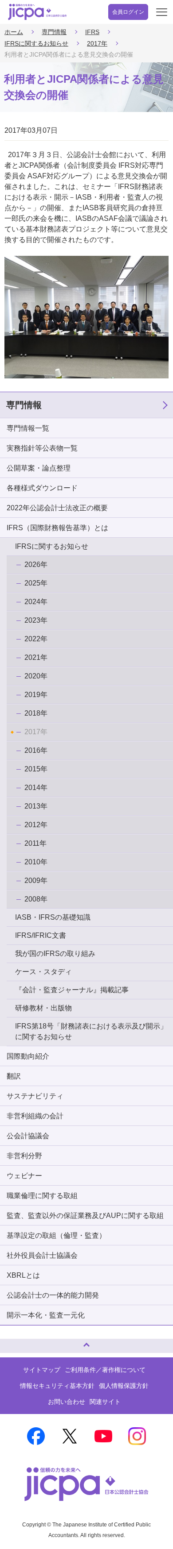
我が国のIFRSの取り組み (55, 953)
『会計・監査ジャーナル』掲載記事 (72, 990)
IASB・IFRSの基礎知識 (52, 917)
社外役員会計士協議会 (42, 1255)
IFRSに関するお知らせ (36, 43)
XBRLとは (23, 1275)
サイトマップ (41, 1369)
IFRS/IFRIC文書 (40, 935)
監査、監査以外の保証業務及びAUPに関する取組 (85, 1215)
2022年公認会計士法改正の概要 (57, 508)
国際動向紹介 (28, 1056)
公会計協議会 (28, 1136)
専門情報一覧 (28, 428)
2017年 (97, 43)
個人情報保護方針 (124, 1385)
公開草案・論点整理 (39, 468)
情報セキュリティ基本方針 (57, 1385)
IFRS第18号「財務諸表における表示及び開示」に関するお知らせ (91, 1031)
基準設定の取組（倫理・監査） (56, 1235)
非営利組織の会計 (35, 1116)
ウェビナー (24, 1175)
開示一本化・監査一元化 (46, 1315)
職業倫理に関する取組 (42, 1195)
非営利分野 (24, 1156)
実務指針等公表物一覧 (42, 448)
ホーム (13, 31)
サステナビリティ (35, 1096)
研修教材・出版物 (43, 1008)
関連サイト (105, 1401)
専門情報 (54, 31)
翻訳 (14, 1076)
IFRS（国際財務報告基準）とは (57, 528)
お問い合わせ (66, 1401)
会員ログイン (128, 12)
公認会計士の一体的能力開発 (53, 1295)
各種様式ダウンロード (42, 488)
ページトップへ (15, 1342)
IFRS (92, 31)
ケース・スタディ (43, 971)
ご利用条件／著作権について (105, 1369)
